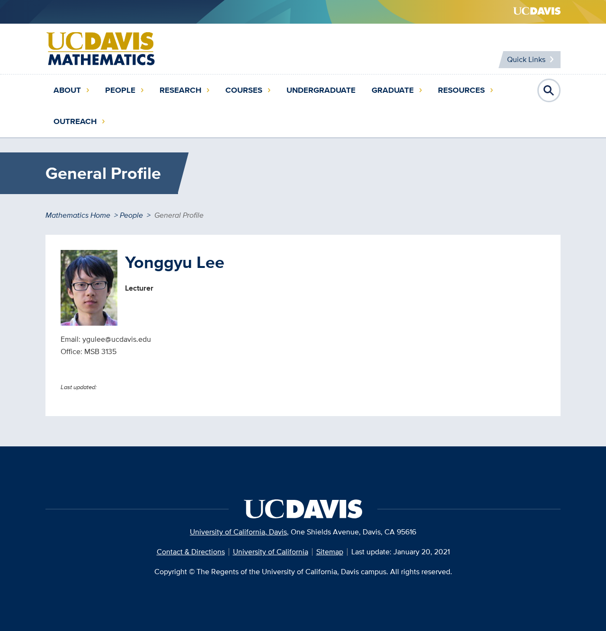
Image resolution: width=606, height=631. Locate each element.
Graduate (393, 90)
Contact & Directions (191, 551)
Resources (461, 90)
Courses (243, 90)
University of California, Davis (238, 531)
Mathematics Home (77, 215)
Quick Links (526, 59)
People (120, 90)
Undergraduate (321, 90)
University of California (270, 551)
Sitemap (329, 551)
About (67, 90)
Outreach (75, 121)
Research (180, 90)
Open (549, 90)
